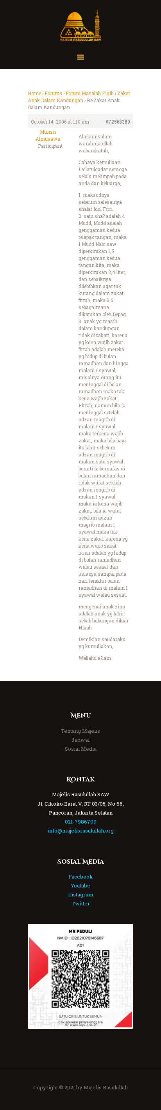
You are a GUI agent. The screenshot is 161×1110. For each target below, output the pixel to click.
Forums (53, 93)
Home (34, 93)
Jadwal (80, 739)
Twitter (81, 903)
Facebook (80, 876)
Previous (41, 976)
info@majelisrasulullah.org (81, 830)
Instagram (80, 894)
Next (120, 976)
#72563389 (118, 121)
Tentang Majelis (80, 730)
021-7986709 (81, 821)
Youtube (80, 885)
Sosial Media (81, 748)
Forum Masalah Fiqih (90, 93)
